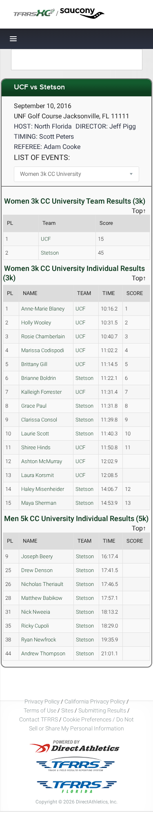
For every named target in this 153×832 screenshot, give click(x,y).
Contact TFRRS (39, 719)
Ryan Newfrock (38, 640)
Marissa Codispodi (42, 350)
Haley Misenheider (42, 489)
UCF (46, 239)
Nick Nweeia (35, 612)
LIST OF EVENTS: (42, 157)
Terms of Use (40, 710)
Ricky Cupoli (35, 626)
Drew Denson (37, 570)
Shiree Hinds (36, 447)
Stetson (50, 253)
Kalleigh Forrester (41, 392)
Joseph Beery (37, 556)
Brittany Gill (34, 364)
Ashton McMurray (41, 461)
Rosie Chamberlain (43, 336)
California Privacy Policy (94, 701)
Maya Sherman (38, 503)
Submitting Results (102, 710)
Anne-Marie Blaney (42, 309)
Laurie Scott (35, 433)
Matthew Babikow (41, 598)
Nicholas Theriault (42, 584)
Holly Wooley (36, 322)
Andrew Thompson (43, 653)
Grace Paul (34, 406)
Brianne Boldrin (38, 378)
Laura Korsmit (37, 475)
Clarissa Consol (39, 420)
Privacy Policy (42, 701)
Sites (67, 710)
